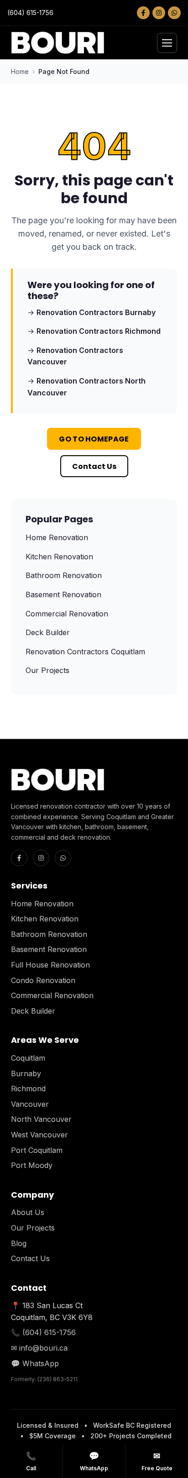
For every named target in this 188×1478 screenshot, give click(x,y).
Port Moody (31, 1165)
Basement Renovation (63, 594)
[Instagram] (158, 12)
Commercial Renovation (67, 613)
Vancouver (30, 1104)
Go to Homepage (94, 439)
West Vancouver (39, 1134)
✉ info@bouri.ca (39, 1347)
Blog (18, 1243)
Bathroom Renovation (64, 575)
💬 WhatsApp (35, 1363)
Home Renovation (57, 537)
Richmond (28, 1088)
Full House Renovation (50, 964)
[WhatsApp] (174, 12)
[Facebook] (143, 12)
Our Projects (47, 670)
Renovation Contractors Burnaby (96, 312)
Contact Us (94, 466)
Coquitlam (28, 1057)
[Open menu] (167, 43)
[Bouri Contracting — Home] (57, 43)
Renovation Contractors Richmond (99, 331)
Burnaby (26, 1073)
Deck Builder (48, 632)
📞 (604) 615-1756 (43, 1332)
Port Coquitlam (37, 1150)
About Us (27, 1212)
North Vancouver (41, 1119)
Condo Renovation (43, 980)
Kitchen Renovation (59, 556)
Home (20, 71)
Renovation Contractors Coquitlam (85, 651)
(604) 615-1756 (30, 12)
